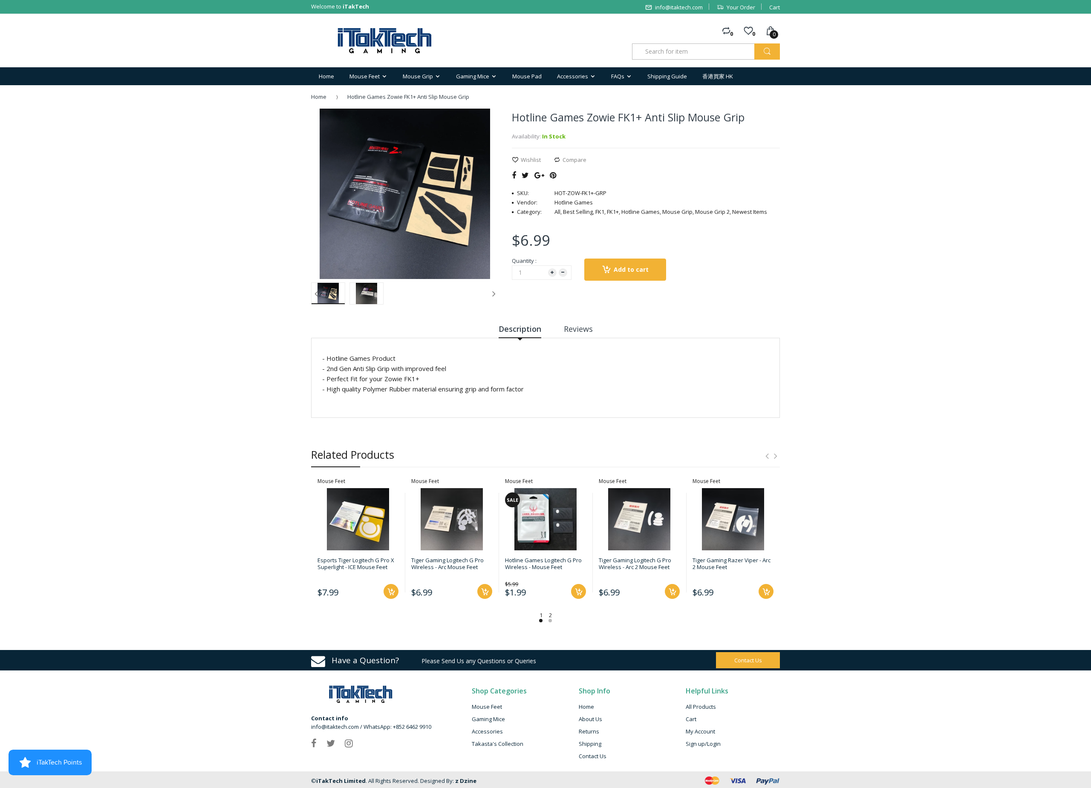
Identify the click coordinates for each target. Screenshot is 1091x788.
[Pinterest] (553, 175)
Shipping (590, 744)
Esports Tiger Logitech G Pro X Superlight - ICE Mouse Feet (355, 563)
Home (318, 97)
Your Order (741, 7)
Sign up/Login (703, 744)
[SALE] (545, 518)
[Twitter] (525, 175)
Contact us (748, 660)
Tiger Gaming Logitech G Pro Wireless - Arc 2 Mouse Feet (635, 563)
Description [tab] (520, 329)
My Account (700, 731)
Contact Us (592, 756)
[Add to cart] (391, 591)
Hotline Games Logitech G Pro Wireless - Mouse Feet (543, 563)
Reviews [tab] (578, 329)
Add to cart (631, 269)
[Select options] (578, 591)
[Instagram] (349, 743)
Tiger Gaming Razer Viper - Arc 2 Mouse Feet (732, 563)
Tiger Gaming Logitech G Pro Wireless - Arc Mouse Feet (447, 563)
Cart (774, 7)
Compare (574, 160)
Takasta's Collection (497, 744)
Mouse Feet (487, 706)
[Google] (539, 175)
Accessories (487, 731)
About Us (590, 719)
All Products (701, 706)
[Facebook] (514, 175)
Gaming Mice (488, 719)
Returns (589, 731)
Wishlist (531, 160)
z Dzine (465, 781)
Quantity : (524, 261)
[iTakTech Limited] (385, 41)
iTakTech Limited (341, 781)
